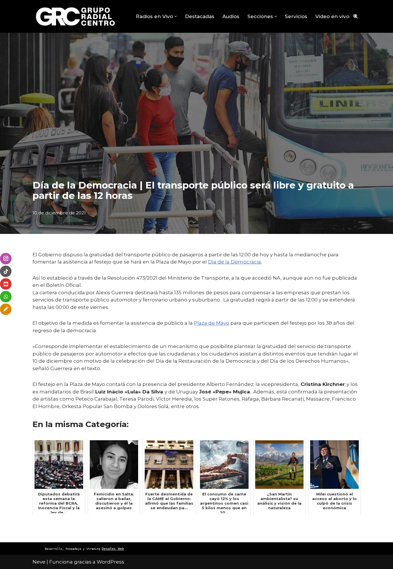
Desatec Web (113, 549)
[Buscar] (355, 16)
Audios (230, 16)
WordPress (110, 562)
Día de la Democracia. (235, 262)
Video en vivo (332, 16)
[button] (175, 16)
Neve (39, 562)
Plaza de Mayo (211, 323)
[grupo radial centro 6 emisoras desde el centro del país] (76, 16)
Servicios (296, 16)
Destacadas (199, 16)
